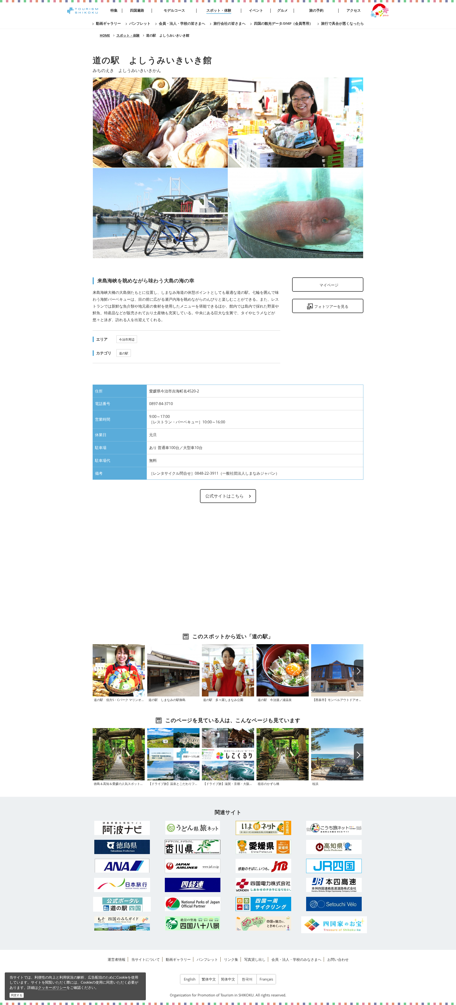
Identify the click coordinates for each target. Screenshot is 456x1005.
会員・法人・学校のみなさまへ (296, 959)
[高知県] (334, 847)
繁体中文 (209, 979)
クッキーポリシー (52, 987)
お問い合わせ (338, 959)
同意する (16, 995)
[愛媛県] (263, 847)
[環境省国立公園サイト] (193, 904)
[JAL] (193, 866)
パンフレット (207, 959)
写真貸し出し (255, 959)
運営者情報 (116, 959)
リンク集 (231, 959)
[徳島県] (122, 847)
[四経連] (193, 885)
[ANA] (122, 866)
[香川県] (193, 847)
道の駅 (123, 353)
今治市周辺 (126, 339)
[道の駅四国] (122, 904)
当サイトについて (145, 959)
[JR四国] (334, 866)
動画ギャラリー (178, 959)
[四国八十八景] (193, 923)
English (189, 979)
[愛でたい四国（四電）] (263, 923)
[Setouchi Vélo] (334, 904)
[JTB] (263, 866)
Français (266, 979)
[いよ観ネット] (263, 828)
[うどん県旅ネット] (193, 828)
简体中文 (228, 979)
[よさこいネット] (334, 828)
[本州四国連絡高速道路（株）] (334, 885)
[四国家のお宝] (334, 924)
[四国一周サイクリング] (263, 904)
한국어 (247, 979)
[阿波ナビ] (122, 828)
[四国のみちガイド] (122, 923)
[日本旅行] (122, 885)
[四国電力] (263, 885)
